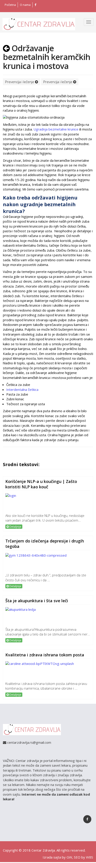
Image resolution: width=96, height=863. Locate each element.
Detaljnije (15, 527)
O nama (25, 5)
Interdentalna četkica (22, 389)
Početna (10, 5)
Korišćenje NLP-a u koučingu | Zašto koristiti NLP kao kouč (41, 484)
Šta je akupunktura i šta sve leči (36, 600)
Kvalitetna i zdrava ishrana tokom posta (44, 654)
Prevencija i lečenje (20, 82)
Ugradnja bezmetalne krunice (55, 129)
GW (69, 857)
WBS (89, 857)
